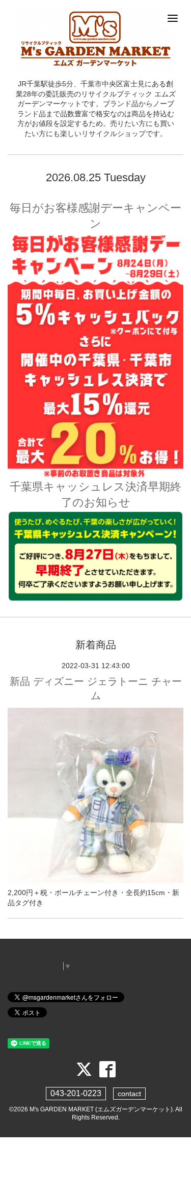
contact (129, 1094)
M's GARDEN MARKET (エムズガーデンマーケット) (101, 1109)
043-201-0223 (75, 1093)
